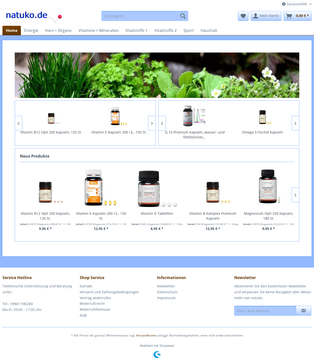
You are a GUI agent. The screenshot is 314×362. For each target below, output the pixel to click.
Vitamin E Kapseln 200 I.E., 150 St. (119, 132)
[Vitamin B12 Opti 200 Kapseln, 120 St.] (51, 116)
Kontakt (86, 286)
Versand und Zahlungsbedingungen (109, 292)
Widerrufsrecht (92, 303)
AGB (83, 315)
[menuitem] (145, 16)
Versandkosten (146, 335)
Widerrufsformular (95, 309)
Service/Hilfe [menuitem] (297, 4)
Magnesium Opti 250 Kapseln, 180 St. (268, 216)
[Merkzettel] (243, 16)
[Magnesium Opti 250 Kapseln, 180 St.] (268, 188)
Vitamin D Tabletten (157, 213)
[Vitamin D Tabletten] (157, 188)
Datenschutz (167, 292)
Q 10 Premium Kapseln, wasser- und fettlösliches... (195, 134)
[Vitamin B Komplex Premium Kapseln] (212, 188)
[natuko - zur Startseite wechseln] (34, 17)
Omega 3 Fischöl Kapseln (262, 132)
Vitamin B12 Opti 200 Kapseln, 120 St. (51, 132)
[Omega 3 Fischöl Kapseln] (262, 116)
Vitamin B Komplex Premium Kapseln (212, 216)
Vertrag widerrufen (95, 297)
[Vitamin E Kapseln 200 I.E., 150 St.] (119, 116)
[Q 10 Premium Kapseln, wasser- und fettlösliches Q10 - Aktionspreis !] (194, 116)
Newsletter (166, 286)
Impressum (166, 297)
